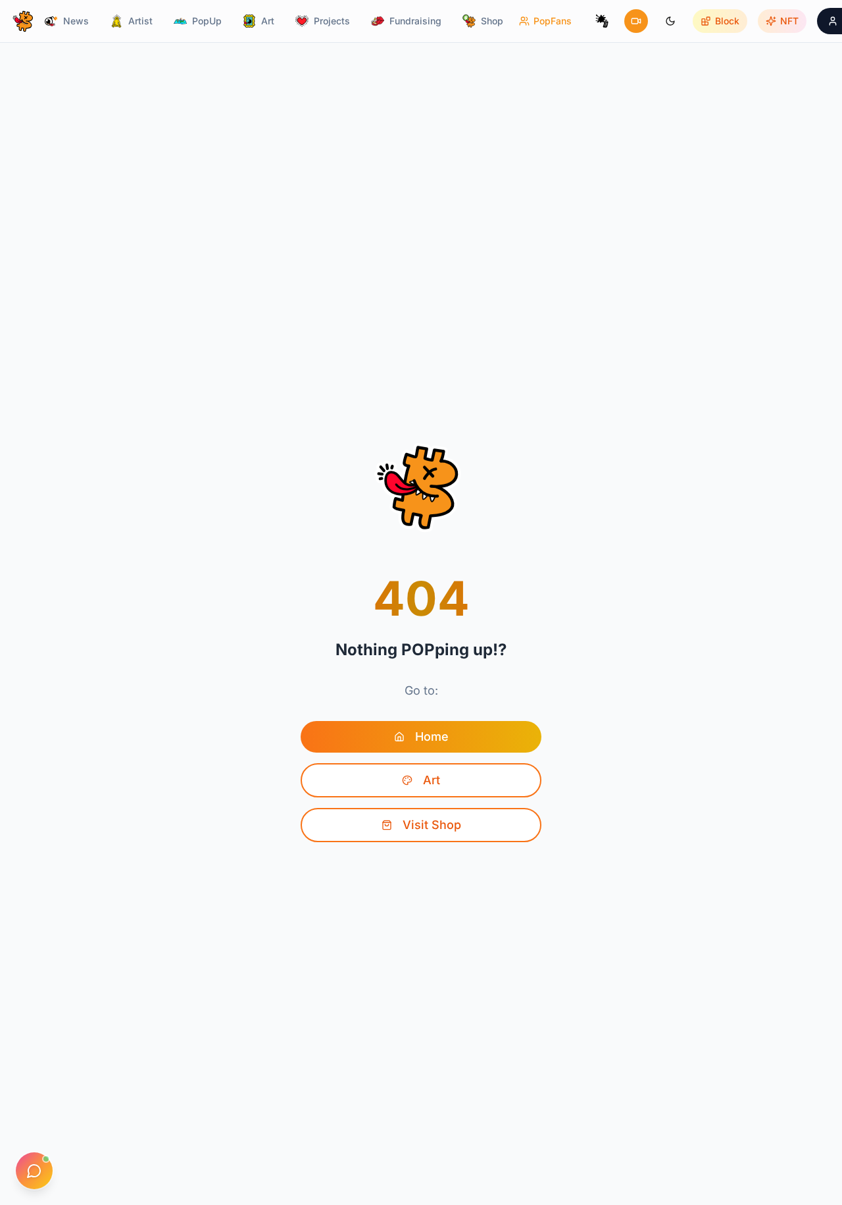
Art (431, 780)
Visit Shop (432, 825)
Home (432, 736)
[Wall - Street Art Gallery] (602, 21)
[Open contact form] (34, 1170)
